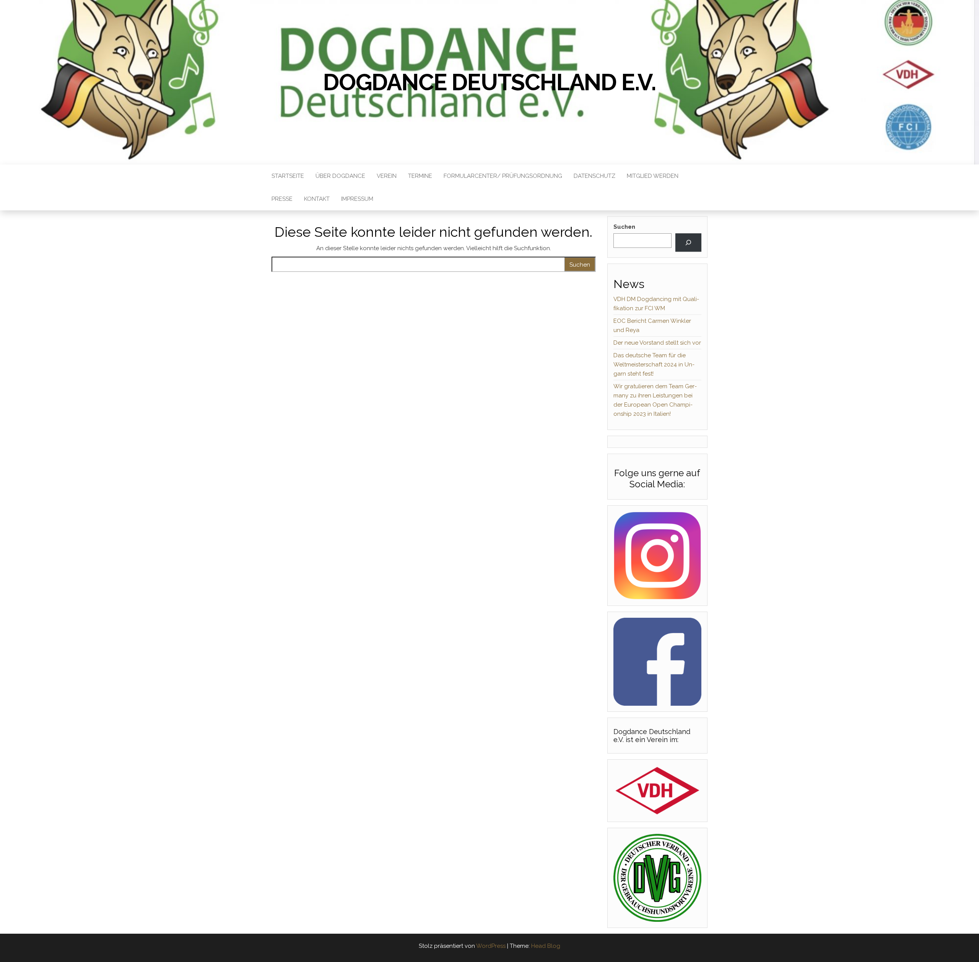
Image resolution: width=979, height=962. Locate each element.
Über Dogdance (340, 176)
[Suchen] (688, 242)
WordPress (491, 945)
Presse (282, 198)
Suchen (624, 226)
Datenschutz (594, 176)
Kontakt (317, 198)
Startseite (288, 176)
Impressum (357, 198)
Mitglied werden (652, 176)
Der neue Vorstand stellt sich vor (657, 342)
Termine (420, 176)
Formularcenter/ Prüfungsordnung (503, 176)
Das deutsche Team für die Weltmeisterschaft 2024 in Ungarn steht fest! (653, 364)
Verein (387, 176)
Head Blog (545, 945)
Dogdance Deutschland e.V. (489, 82)
